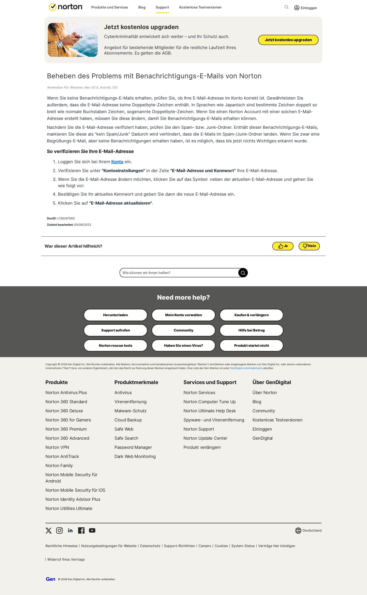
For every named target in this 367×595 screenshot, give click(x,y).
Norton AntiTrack (62, 456)
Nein (312, 246)
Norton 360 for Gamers (68, 419)
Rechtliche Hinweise (61, 546)
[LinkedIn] (70, 530)
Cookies (221, 546)
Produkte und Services (109, 7)
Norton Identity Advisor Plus (72, 499)
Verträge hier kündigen (276, 546)
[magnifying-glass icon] (243, 272)
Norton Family (59, 465)
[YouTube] (92, 530)
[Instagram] (59, 530)
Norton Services (199, 392)
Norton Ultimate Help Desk (210, 410)
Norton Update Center (205, 438)
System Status (243, 546)
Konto (117, 161)
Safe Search (126, 438)
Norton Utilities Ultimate (68, 508)
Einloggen (309, 8)
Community (264, 410)
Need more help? (183, 297)
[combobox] (183, 272)
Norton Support (199, 429)
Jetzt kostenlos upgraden (141, 27)
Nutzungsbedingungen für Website (109, 546)
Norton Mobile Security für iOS (75, 490)
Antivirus (122, 392)
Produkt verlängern (202, 447)
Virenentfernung (130, 401)
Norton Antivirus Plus (66, 392)
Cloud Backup (128, 419)
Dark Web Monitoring (134, 456)
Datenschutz (150, 546)
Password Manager (133, 447)
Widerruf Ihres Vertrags (66, 559)
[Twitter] (48, 530)
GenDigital (263, 438)
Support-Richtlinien (179, 546)
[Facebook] (81, 530)
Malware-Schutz (130, 410)
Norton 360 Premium (66, 429)
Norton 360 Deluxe (64, 410)
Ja (286, 246)
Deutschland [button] (312, 530)
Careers (205, 546)
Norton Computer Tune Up (210, 401)
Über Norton (265, 392)
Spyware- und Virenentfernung (214, 419)
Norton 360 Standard (66, 401)
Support (162, 7)
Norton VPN (57, 447)
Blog (141, 7)
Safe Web (123, 429)
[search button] (287, 7)
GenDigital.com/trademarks (246, 368)
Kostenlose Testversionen (200, 7)
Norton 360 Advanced (67, 438)
